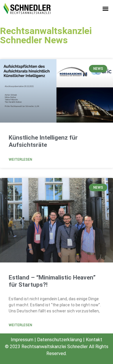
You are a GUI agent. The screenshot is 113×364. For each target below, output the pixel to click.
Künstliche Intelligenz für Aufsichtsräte (43, 141)
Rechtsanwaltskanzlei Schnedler (54, 346)
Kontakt (94, 339)
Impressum (22, 339)
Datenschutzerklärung (59, 339)
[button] (105, 9)
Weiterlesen (20, 159)
